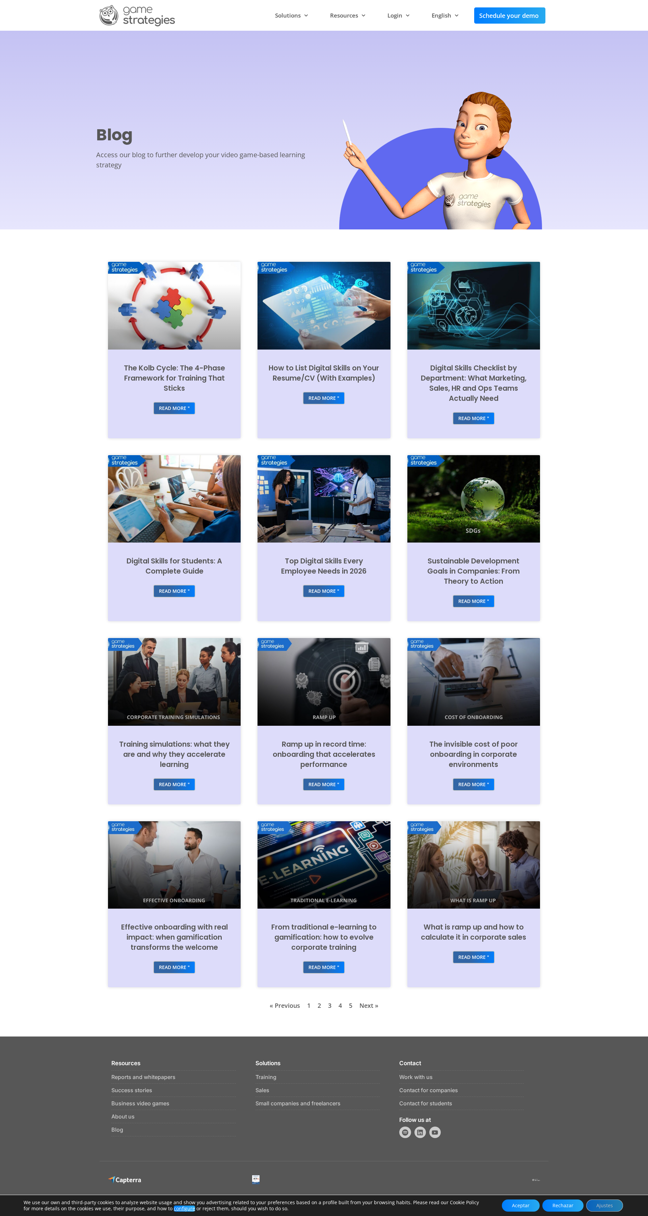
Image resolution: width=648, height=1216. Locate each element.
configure (184, 1209)
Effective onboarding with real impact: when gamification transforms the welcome (174, 937)
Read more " (174, 408)
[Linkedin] (420, 1132)
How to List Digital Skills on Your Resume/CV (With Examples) (324, 373)
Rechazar (562, 1205)
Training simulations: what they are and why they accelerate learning (174, 754)
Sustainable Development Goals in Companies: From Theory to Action (473, 571)
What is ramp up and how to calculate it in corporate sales (473, 932)
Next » (368, 1005)
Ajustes (604, 1205)
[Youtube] (435, 1132)
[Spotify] (405, 1132)
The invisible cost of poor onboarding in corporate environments (473, 754)
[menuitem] (445, 15)
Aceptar (521, 1205)
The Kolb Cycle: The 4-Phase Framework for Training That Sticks (174, 378)
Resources (344, 15)
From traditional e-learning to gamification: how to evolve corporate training (324, 937)
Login (394, 15)
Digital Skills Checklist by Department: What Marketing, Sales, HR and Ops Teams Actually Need (473, 383)
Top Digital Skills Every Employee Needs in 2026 (324, 566)
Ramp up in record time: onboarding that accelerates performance (324, 754)
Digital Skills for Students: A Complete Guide (174, 566)
